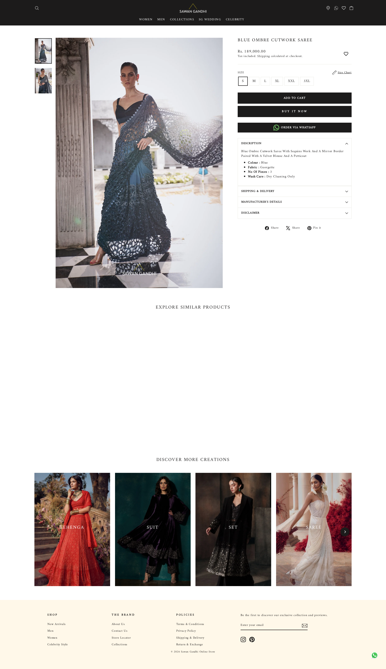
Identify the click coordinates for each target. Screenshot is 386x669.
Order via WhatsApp (298, 127)
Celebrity (235, 19)
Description (251, 143)
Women (146, 19)
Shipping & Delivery (257, 191)
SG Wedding (210, 19)
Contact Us (119, 631)
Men (161, 19)
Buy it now (294, 111)
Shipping (263, 56)
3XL (307, 81)
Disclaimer (250, 212)
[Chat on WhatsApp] (373, 656)
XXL (291, 81)
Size (295, 72)
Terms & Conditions (190, 624)
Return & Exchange (189, 644)
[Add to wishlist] (346, 54)
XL (277, 81)
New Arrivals (56, 624)
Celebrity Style (57, 644)
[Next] (344, 531)
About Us (118, 624)
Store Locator (121, 638)
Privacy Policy (186, 631)
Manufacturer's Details (261, 202)
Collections (182, 19)
